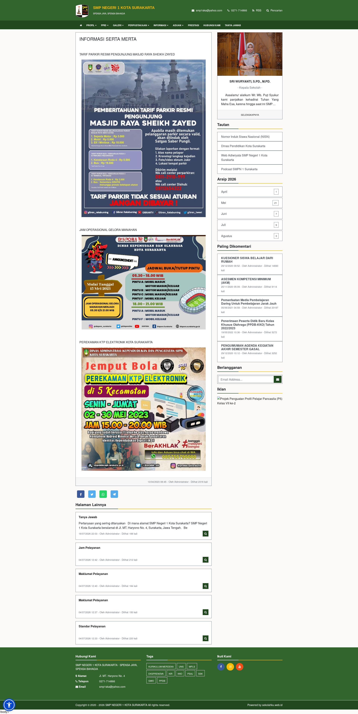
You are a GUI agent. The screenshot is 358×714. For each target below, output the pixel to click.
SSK (200, 673)
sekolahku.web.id (272, 705)
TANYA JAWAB (233, 25)
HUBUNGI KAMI (211, 25)
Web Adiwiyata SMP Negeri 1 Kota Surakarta (244, 157)
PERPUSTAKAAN (137, 25)
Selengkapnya (250, 114)
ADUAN (177, 25)
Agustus (249, 236)
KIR (170, 673)
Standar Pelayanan (92, 626)
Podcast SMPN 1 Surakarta (239, 169)
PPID (103, 25)
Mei (249, 202)
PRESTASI (193, 25)
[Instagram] (231, 666)
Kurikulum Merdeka (161, 666)
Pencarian (276, 10)
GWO (151, 680)
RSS (258, 10)
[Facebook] (222, 666)
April (249, 191)
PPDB (162, 680)
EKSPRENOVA (156, 673)
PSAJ (190, 673)
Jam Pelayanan (89, 547)
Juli (249, 225)
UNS (181, 666)
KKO (180, 673)
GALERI (117, 25)
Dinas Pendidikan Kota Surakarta (243, 146)
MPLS (192, 666)
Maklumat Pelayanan (93, 574)
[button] (9, 704)
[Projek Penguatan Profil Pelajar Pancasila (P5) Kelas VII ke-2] (249, 401)
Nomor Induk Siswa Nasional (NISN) (245, 136)
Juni (249, 213)
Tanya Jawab (88, 517)
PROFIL (90, 25)
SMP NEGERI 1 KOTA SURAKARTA (126, 705)
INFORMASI (160, 25)
